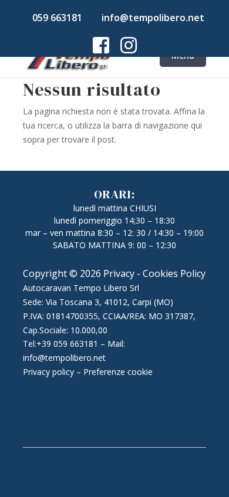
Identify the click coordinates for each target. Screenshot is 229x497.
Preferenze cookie (118, 371)
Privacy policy (48, 371)
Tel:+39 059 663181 (60, 343)
